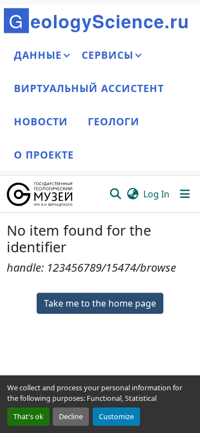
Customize (116, 416)
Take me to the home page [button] (100, 303)
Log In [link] (156, 194)
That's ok (28, 416)
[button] (40, 194)
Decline (71, 416)
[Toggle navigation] (185, 194)
